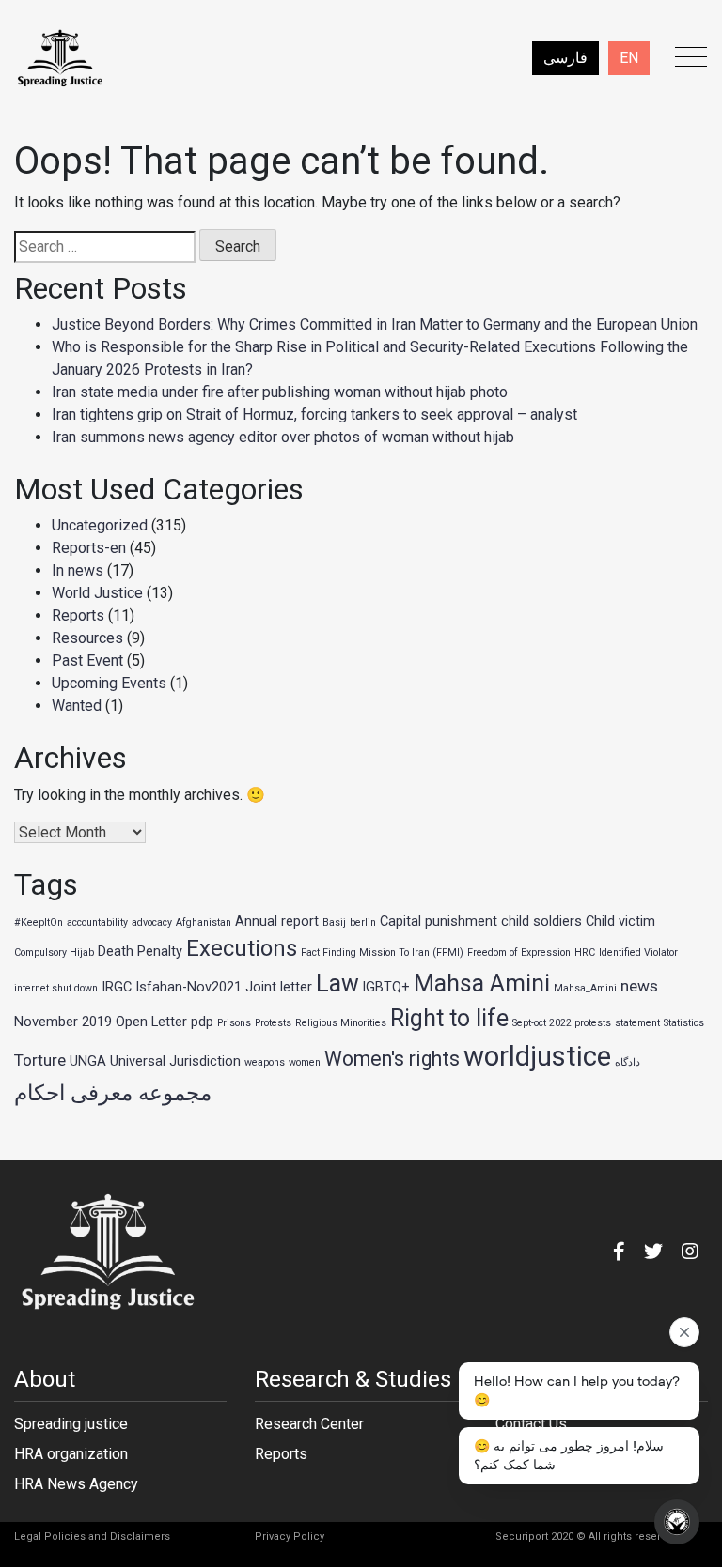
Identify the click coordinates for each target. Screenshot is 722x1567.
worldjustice (537, 1056)
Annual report (277, 921)
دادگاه (627, 1062)
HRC (584, 952)
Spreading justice (71, 1424)
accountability (97, 922)
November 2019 (63, 1021)
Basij (334, 922)
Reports (78, 615)
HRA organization (71, 1454)
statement (637, 1023)
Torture (40, 1060)
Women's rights (392, 1058)
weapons (264, 1062)
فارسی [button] (565, 58)
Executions (241, 948)
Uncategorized (100, 525)
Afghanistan (203, 922)
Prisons (234, 1023)
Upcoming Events (109, 683)
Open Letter (151, 1021)
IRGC (117, 986)
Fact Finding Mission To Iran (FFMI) (382, 952)
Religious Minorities (340, 1023)
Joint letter (278, 986)
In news (77, 570)
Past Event (87, 660)
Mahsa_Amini (585, 988)
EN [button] (629, 58)
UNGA (88, 1060)
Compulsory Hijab (54, 952)
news (639, 985)
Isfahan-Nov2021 (188, 986)
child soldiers (541, 921)
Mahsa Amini (482, 983)
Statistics (684, 1023)
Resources (87, 638)
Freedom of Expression (519, 952)
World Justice (97, 593)
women (305, 1062)
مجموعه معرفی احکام (113, 1093)
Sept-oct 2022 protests (561, 1023)
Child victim (620, 921)
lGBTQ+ (386, 986)
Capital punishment (438, 921)
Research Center (309, 1424)
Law (337, 983)
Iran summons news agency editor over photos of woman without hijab (283, 437)
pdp (202, 1021)
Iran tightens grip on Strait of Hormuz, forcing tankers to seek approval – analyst (314, 414)
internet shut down (56, 988)
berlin (363, 922)
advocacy (152, 922)
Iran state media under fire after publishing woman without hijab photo (280, 392)
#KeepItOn (38, 922)
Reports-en (89, 548)
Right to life (449, 1018)
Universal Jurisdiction (175, 1060)
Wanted (77, 705)
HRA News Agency (76, 1484)
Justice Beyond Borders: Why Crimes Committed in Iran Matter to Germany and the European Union (375, 324)
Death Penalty (140, 951)
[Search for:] (105, 247)
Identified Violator (638, 952)
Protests (273, 1023)
